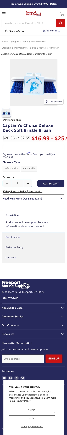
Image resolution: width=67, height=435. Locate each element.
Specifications (12, 237)
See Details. (22, 191)
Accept (32, 409)
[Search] (60, 23)
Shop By (15, 41)
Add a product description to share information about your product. (27, 224)
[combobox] (29, 23)
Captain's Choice (12, 119)
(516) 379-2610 (51, 30)
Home (5, 41)
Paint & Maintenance (33, 41)
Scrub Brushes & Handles (44, 47)
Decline (32, 418)
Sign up (54, 358)
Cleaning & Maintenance (14, 47)
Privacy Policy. (23, 401)
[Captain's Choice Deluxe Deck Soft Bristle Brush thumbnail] (6, 112)
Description (12, 215)
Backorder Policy (14, 247)
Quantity (8, 177)
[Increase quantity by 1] (28, 183)
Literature (10, 257)
